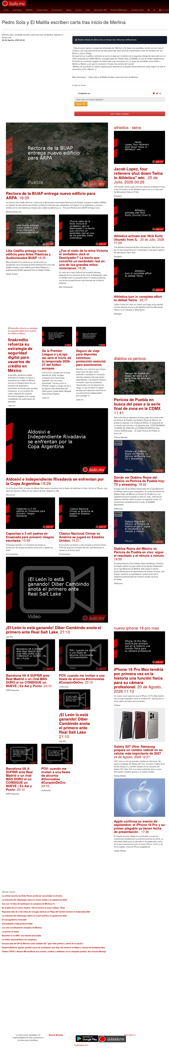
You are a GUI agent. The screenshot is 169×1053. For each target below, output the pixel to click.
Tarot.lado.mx (130, 1035)
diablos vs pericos (130, 358)
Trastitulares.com (81, 1045)
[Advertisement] (57, 308)
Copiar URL (81, 104)
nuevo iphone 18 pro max (136, 628)
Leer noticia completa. (120, 113)
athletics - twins (127, 127)
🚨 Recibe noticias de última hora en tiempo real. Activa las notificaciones (105, 40)
